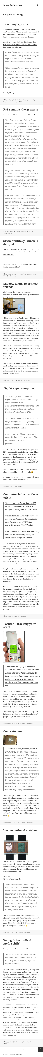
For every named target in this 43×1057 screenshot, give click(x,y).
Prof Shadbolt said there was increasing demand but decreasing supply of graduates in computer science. (22, 534)
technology (14, 102)
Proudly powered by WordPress (12, 1054)
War (4, 276)
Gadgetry (20, 380)
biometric (31, 100)
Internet (23, 231)
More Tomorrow (12, 4)
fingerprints (6, 102)
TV (31, 1042)
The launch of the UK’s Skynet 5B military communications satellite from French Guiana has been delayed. (21, 251)
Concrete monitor (15, 731)
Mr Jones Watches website (13, 879)
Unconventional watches (20, 830)
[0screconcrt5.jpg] (21, 740)
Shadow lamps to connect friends (20, 285)
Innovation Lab (12, 752)
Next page (40, 1049)
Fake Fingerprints (15, 24)
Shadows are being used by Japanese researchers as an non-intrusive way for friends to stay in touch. (21, 294)
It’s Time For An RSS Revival (24, 115)
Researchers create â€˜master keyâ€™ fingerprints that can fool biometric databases (20, 44)
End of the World (24, 274)
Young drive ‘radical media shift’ (17, 941)
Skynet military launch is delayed (20, 242)
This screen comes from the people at (21, 748)
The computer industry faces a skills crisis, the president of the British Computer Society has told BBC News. (21, 506)
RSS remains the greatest (20, 109)
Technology (22, 100)
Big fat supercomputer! (19, 388)
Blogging (18, 231)
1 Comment (23, 102)
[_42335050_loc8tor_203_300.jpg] (21, 646)
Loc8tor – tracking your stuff (19, 625)
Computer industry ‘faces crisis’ (20, 495)
